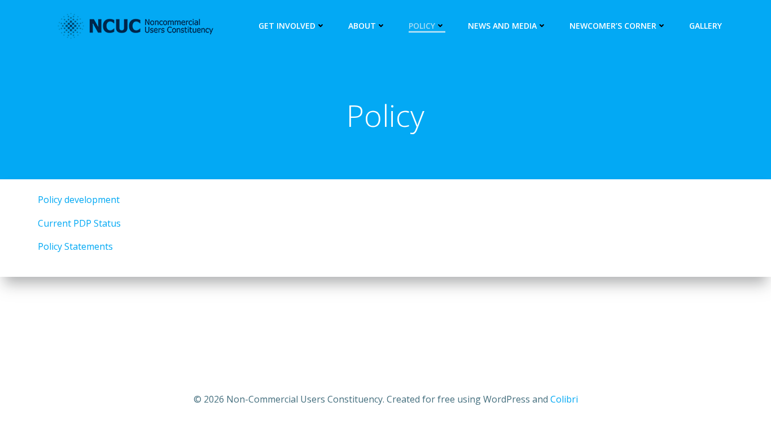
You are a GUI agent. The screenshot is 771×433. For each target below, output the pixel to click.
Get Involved (287, 25)
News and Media (502, 25)
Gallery (705, 25)
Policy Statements (75, 246)
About (362, 25)
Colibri (564, 399)
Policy (422, 25)
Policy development (79, 199)
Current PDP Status (79, 223)
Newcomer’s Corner (613, 25)
